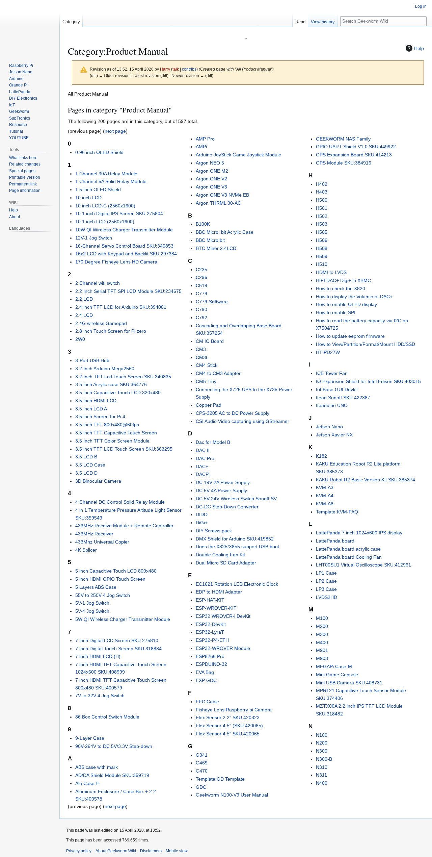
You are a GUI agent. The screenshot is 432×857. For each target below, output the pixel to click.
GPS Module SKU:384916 (343, 163)
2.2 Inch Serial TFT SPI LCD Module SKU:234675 (128, 291)
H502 (321, 216)
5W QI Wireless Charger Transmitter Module (122, 619)
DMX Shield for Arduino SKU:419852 (235, 538)
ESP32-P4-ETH (212, 640)
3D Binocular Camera (98, 481)
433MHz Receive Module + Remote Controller (124, 525)
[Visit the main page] (30, 27)
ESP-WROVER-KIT (216, 608)
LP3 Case (326, 589)
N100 (321, 735)
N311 (321, 775)
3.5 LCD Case (90, 465)
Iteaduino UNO (332, 405)
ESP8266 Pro (210, 656)
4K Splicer (86, 550)
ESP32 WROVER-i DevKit (223, 616)
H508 (321, 248)
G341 (202, 755)
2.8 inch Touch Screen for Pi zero (110, 331)
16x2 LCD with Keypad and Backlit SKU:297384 (126, 253)
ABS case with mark (96, 767)
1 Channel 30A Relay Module (106, 173)
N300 (321, 751)
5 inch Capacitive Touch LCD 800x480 (116, 571)
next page (115, 131)
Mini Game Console (337, 674)
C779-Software (212, 301)
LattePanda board (335, 541)
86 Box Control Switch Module (107, 717)
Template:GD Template (220, 779)
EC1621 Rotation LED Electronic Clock (237, 584)
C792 (201, 317)
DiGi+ (202, 522)
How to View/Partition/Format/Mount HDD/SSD (365, 344)
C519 (201, 285)
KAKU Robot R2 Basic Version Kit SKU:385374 (365, 479)
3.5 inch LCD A (91, 408)
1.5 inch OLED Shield (98, 189)
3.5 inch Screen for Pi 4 (100, 416)
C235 (201, 269)
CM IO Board (210, 341)
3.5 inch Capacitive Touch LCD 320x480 (118, 392)
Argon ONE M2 (212, 171)
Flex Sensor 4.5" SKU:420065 (228, 733)
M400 (322, 642)
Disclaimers (151, 851)
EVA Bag (205, 672)
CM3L (202, 357)
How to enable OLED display (346, 304)
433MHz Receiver (94, 533)
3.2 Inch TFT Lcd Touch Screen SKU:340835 (123, 376)
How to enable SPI (335, 312)
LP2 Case (326, 581)
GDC (201, 787)
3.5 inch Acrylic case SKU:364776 (111, 384)
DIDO (202, 514)
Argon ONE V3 (211, 187)
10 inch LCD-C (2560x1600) (105, 205)
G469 (202, 762)
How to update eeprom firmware (350, 336)
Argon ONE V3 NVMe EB (222, 195)
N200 (321, 743)
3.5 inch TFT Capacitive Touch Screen (116, 432)
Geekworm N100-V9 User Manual (232, 795)
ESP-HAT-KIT (210, 600)
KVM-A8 (324, 503)
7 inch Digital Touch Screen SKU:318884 (118, 648)
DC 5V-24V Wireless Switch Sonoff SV (236, 498)
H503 (321, 224)
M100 (322, 618)
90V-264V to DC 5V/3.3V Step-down (113, 746)
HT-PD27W (328, 352)
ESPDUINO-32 (211, 664)
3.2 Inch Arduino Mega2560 (104, 368)
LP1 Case (326, 573)
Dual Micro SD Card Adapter (226, 562)
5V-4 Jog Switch (92, 611)
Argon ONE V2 (211, 178)
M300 (322, 634)
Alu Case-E (87, 783)
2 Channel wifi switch (97, 283)
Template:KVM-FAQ (337, 511)
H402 (321, 184)
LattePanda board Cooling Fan (349, 557)
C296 (201, 277)
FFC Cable (207, 701)
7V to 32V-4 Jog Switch (100, 695)
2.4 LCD (84, 315)
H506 (321, 240)
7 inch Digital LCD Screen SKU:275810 (116, 640)
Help (419, 48)
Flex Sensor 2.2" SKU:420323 (228, 717)
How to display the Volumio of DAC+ (354, 296)
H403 (321, 192)
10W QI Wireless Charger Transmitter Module (124, 229)
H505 (321, 232)
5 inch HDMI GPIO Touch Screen (110, 579)
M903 (322, 658)
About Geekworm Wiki (116, 851)
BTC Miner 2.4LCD (216, 248)
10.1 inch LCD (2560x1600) (104, 221)
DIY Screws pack (214, 530)
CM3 (201, 349)
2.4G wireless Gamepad (101, 323)
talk (175, 69)
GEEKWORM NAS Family (343, 139)
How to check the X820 (340, 288)
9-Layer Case (89, 738)
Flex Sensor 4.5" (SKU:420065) (229, 725)
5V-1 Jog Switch (92, 603)
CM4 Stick (206, 365)
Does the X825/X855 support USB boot (237, 546)
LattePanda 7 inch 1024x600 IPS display (359, 532)
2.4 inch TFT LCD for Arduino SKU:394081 (120, 307)
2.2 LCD (84, 299)
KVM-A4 (324, 495)
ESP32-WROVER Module (223, 648)
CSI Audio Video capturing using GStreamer (242, 421)
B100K (203, 224)
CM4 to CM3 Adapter (218, 373)
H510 (321, 264)
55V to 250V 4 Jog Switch (102, 595)
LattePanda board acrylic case (348, 549)
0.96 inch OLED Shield (99, 152)
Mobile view (177, 851)
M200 (322, 626)
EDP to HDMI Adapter (219, 592)
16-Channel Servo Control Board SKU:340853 (124, 246)
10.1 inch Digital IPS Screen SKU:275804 (119, 213)
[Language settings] (50, 228)
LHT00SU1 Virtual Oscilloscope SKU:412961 (363, 565)
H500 (321, 200)
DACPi (203, 474)
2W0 (80, 339)
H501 (321, 208)
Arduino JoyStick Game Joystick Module (238, 154)
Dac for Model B (213, 442)
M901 (322, 650)
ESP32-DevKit (211, 624)
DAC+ (202, 466)
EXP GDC (206, 680)
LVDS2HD (326, 597)
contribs (189, 69)
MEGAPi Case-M (334, 666)
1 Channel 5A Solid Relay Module (110, 181)
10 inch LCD (88, 197)
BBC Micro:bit (210, 240)
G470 (202, 771)
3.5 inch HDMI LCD (95, 400)
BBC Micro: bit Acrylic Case (224, 232)
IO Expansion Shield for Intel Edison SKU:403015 (368, 381)
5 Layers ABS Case (95, 587)
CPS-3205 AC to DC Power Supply (232, 413)
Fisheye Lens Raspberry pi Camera (234, 709)
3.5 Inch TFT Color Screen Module (112, 441)
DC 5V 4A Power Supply (221, 490)
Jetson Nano (329, 426)
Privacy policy (78, 851)
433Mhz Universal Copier (102, 542)
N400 (321, 783)
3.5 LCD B (86, 456)
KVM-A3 (324, 487)
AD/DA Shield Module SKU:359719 (112, 775)
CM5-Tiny (206, 381)
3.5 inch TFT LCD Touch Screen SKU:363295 (123, 449)
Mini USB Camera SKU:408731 (349, 682)
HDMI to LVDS (331, 272)
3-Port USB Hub (92, 360)
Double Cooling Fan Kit (220, 554)
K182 (321, 456)
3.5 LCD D (86, 473)
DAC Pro (205, 458)
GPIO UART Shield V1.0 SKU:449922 (356, 146)
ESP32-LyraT (210, 632)
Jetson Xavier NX (334, 434)
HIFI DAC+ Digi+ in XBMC (343, 280)
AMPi (201, 146)
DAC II (203, 450)
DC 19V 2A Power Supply (223, 482)
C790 (201, 309)
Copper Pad (208, 405)
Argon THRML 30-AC (218, 203)
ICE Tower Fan (332, 373)
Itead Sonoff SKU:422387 (343, 397)
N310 (321, 767)
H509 (321, 256)
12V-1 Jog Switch (93, 238)
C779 (201, 293)
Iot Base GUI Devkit (337, 389)
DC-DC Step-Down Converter (227, 506)
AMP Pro (205, 139)
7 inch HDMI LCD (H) (97, 656)
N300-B (324, 759)
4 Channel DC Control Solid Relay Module (120, 502)
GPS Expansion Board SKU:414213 (354, 154)
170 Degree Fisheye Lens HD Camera (116, 261)
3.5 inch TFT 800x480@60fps (107, 424)
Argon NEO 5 (210, 163)
